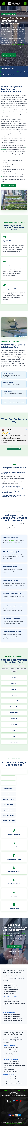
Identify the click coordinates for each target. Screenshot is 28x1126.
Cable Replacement (8, 794)
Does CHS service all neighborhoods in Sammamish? (13, 472)
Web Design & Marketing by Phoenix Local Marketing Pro (16, 1123)
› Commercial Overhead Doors (11, 1001)
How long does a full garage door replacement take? (11, 491)
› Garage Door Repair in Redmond (11, 1014)
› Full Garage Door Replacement (11, 999)
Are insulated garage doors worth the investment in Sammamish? (13, 496)
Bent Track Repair (8, 799)
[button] (25, 3)
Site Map (24, 1119)
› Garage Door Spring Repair (10, 985)
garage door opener (6, 110)
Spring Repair (8, 788)
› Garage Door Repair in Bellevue (11, 1016)
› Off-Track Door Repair (9, 993)
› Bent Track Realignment (9, 991)
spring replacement (18, 45)
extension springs (15, 555)
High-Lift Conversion (8, 821)
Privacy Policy (5, 1119)
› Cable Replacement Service (10, 989)
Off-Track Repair (8, 805)
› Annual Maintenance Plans (10, 1007)
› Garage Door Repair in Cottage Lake (12, 1018)
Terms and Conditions (15, 1119)
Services (7, 11)
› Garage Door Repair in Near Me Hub (12, 1020)
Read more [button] (4, 442)
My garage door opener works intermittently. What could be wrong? (12, 487)
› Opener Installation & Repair (10, 987)
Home (2, 11)
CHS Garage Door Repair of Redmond (14, 1091)
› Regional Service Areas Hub (10, 1009)
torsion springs (12, 540)
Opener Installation (8, 815)
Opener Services (8, 810)
